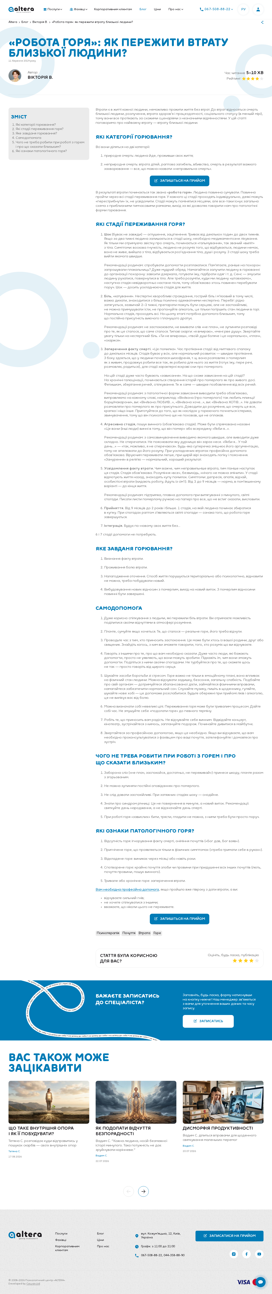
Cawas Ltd (33, 1284)
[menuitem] (52, 9)
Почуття (128, 933)
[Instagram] (234, 1254)
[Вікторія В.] (14, 75)
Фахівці (79, 9)
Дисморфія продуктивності (218, 1128)
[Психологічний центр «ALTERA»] (21, 9)
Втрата (144, 933)
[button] (128, 1191)
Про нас (175, 9)
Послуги (54, 9)
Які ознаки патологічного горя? (41, 151)
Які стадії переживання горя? (40, 129)
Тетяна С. (14, 1151)
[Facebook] (246, 1254)
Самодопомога (28, 138)
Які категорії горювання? (36, 125)
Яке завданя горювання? (36, 133)
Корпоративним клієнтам (113, 9)
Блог (143, 9)
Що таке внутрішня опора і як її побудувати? (41, 1131)
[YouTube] (259, 1254)
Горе (157, 933)
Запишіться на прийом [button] (182, 181)
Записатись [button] (211, 1021)
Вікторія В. (40, 78)
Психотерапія (108, 933)
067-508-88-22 (151, 1255)
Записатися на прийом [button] (232, 1236)
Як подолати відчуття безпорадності (123, 1131)
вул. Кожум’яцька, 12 (156, 1233)
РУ (243, 9)
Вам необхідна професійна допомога (127, 889)
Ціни (157, 9)
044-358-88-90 (174, 1255)
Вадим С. (101, 1155)
